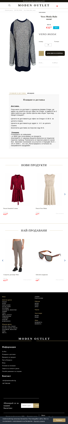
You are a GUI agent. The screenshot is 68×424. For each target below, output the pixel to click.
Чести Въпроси (7, 360)
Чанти (37, 309)
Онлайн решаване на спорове (12, 371)
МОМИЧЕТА (38, 322)
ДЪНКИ (4, 311)
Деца (36, 320)
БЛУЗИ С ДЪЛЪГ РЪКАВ (9, 328)
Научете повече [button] (39, 421)
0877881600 (6, 383)
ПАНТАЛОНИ (6, 305)
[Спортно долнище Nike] (17, 256)
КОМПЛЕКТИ (6, 321)
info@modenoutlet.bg (9, 380)
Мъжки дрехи (7, 324)
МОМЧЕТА (38, 324)
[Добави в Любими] (41, 53)
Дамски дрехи (9, 10)
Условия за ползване (9, 365)
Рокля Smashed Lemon (10, 208)
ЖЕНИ (37, 303)
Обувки (37, 301)
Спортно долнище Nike (11, 274)
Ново (4, 296)
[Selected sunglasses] (49, 256)
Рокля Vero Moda (41, 208)
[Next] (64, 194)
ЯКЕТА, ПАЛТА (7, 314)
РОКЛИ (4, 302)
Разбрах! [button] (59, 420)
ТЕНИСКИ (5, 318)
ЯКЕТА (4, 332)
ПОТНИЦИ (5, 308)
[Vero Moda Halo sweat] (22, 80)
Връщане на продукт (9, 357)
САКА (4, 313)
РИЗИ (3, 331)
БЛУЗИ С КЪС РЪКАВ (8, 326)
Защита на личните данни (10, 368)
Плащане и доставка (18, 93)
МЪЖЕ (37, 305)
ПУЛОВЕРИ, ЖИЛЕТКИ (9, 310)
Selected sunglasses (42, 274)
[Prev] (3, 260)
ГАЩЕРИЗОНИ (6, 316)
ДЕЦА (36, 306)
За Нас (4, 351)
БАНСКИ (4, 319)
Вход (3, 363)
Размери (56, 41)
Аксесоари (38, 313)
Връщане (30, 93)
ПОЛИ (4, 303)
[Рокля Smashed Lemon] (17, 189)
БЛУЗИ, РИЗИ (18, 10)
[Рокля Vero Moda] (49, 189)
